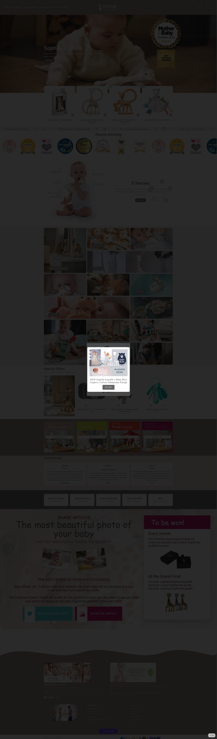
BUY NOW (108, 387)
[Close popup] (127, 349)
